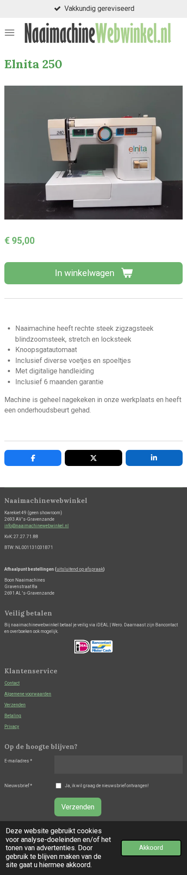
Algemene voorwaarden (27, 694)
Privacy (11, 726)
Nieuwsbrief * (18, 785)
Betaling (12, 715)
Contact (12, 683)
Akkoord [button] (151, 848)
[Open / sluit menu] (9, 33)
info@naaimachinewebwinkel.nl (36, 525)
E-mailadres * (18, 761)
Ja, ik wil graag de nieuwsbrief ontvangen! (107, 785)
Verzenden (15, 704)
